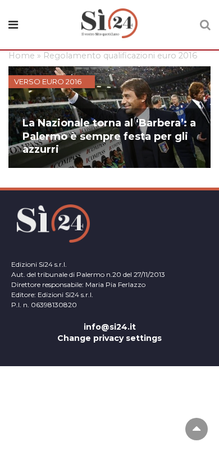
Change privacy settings (109, 338)
